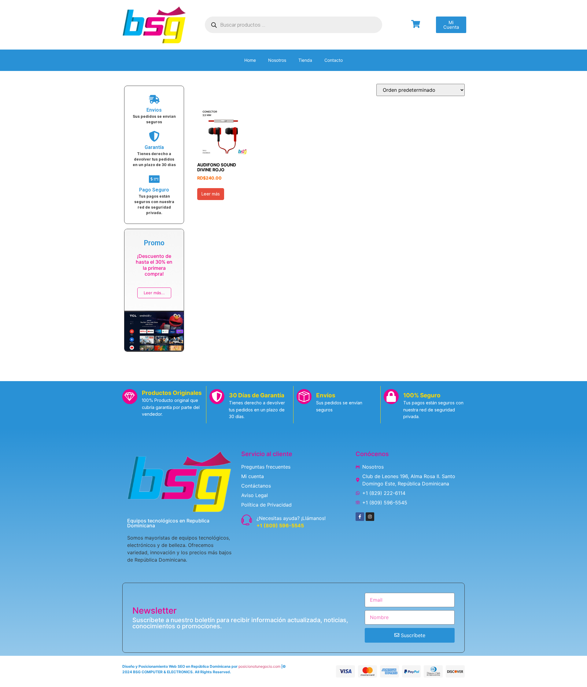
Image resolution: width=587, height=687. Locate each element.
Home (250, 60)
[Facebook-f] (360, 516)
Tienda (305, 60)
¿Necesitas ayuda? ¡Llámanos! (291, 518)
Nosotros (277, 60)
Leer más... (154, 292)
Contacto (333, 60)
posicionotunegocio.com (259, 666)
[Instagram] (370, 516)
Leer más (210, 193)
